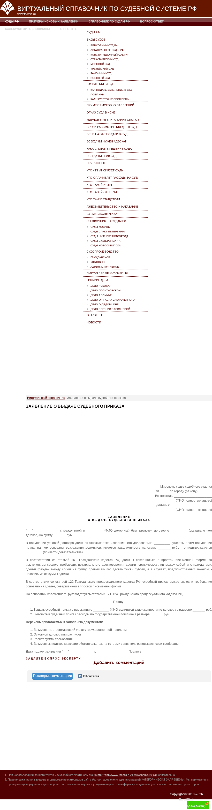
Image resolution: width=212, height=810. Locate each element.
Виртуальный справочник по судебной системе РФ (107, 8)
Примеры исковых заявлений (53, 21)
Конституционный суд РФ (109, 54)
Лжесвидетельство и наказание (112, 206)
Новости (94, 322)
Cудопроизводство (103, 251)
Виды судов (96, 39)
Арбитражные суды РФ (107, 50)
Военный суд (100, 78)
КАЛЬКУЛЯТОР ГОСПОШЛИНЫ (27, 29)
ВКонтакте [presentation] (90, 676)
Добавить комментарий (119, 662)
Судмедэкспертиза (102, 213)
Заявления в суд (100, 84)
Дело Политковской (105, 290)
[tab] (52, 676)
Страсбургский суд (104, 59)
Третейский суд (102, 68)
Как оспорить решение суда (109, 148)
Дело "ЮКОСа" (100, 285)
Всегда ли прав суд (101, 155)
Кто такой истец (100, 184)
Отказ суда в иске (101, 112)
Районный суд (100, 73)
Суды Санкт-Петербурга (107, 231)
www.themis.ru (26, 14)
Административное (104, 266)
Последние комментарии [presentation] (52, 676)
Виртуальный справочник (46, 398)
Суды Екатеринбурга (105, 240)
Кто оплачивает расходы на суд (112, 177)
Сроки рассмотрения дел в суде (112, 126)
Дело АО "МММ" (101, 295)
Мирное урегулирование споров (113, 119)
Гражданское (100, 257)
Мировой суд (100, 64)
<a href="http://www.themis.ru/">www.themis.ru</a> (125, 774)
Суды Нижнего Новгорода (109, 236)
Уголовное (98, 262)
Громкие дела (97, 280)
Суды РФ (12, 21)
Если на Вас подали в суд (107, 134)
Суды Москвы (100, 226)
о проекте (186, 799)
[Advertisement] (115, 358)
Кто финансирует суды (105, 170)
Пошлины (97, 94)
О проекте (68, 29)
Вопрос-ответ (152, 21)
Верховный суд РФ (104, 45)
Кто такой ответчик (102, 192)
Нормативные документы (107, 272)
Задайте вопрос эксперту (53, 658)
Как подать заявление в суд (111, 89)
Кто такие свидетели (103, 199)
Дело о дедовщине (104, 304)
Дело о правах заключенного (112, 299)
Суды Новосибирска (105, 245)
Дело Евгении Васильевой (110, 309)
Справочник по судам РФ (109, 21)
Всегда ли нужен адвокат (106, 141)
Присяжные (96, 163)
